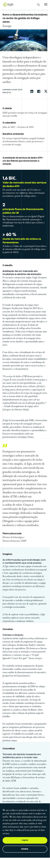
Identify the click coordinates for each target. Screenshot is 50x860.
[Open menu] (45, 4)
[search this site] (38, 4)
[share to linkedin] (31, 91)
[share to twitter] (45, 91)
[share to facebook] (38, 91)
